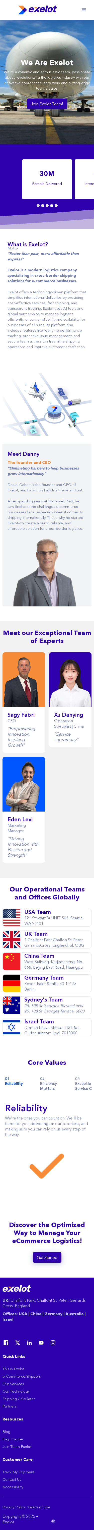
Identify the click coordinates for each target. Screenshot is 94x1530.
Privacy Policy (14, 1507)
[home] (39, 9)
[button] (83, 9)
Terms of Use (39, 1507)
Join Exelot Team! (47, 103)
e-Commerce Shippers (22, 1376)
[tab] (19, 1083)
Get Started (47, 1257)
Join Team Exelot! (18, 1446)
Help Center (13, 1439)
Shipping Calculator (19, 1398)
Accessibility (13, 1486)
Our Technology (16, 1391)
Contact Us (12, 1479)
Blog (6, 1431)
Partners (10, 1406)
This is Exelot (13, 1368)
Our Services (13, 1383)
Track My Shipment (18, 1472)
